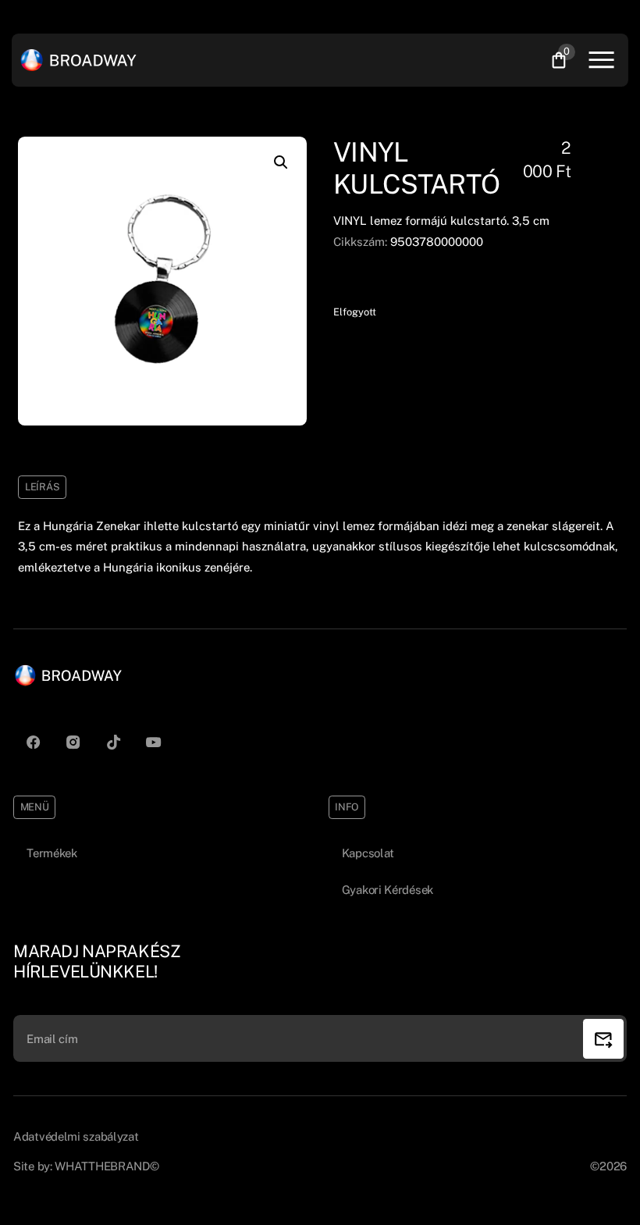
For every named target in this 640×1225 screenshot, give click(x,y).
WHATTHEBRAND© (106, 1166)
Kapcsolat (368, 853)
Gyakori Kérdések (387, 889)
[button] (281, 162)
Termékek (52, 853)
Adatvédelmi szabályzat (75, 1136)
